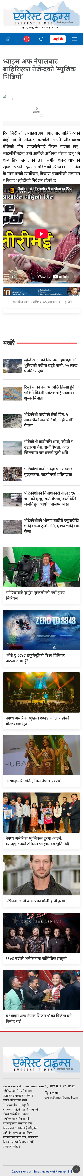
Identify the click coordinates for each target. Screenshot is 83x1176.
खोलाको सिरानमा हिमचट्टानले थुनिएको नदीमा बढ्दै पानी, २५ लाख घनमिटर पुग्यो (50, 365)
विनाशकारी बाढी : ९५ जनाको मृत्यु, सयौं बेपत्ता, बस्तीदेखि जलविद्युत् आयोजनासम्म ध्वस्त (50, 498)
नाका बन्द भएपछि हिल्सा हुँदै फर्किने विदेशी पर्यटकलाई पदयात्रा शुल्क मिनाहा (49, 392)
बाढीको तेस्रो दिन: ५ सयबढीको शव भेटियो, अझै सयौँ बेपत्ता (48, 420)
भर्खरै (9, 343)
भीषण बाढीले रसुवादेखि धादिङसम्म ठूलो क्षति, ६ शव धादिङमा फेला (51, 526)
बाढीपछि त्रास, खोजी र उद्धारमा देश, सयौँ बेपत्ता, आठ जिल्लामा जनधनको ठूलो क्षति (48, 447)
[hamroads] (41, 291)
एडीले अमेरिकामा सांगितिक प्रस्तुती (36, 958)
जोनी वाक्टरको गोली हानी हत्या (35, 901)
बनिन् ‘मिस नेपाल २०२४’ (33, 780)
